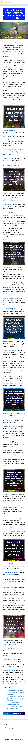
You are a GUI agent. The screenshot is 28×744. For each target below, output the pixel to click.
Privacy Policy (14, 739)
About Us (7, 739)
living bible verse (8, 2)
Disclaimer (20, 739)
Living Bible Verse (17, 741)
